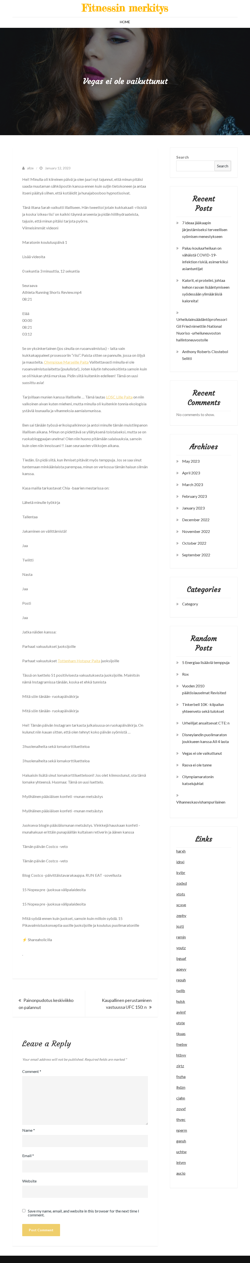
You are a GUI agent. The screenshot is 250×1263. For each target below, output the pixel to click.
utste (180, 1022)
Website (29, 1181)
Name (28, 1130)
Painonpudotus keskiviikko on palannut (46, 1004)
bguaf (181, 958)
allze (30, 168)
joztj (180, 926)
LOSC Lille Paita (119, 397)
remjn (181, 937)
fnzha (181, 1076)
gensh (181, 1141)
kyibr (180, 872)
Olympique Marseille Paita (66, 362)
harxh (181, 851)
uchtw (181, 1151)
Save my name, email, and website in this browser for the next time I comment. (83, 1213)
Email (28, 1155)
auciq (180, 1173)
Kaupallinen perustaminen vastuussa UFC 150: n (127, 1004)
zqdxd (181, 883)
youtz (181, 947)
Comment (31, 1071)
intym (181, 1162)
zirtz (180, 1065)
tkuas (181, 1033)
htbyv (181, 1055)
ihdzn (180, 1087)
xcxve (181, 904)
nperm (181, 1130)
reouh (181, 980)
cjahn (180, 1098)
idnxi (180, 861)
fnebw (181, 1044)
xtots (180, 894)
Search (182, 157)
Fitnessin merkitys (125, 7)
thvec (181, 1119)
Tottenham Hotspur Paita (79, 660)
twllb (180, 990)
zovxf (181, 1108)
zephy (181, 915)
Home (125, 22)
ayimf (181, 1012)
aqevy (181, 969)
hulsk (180, 1001)
